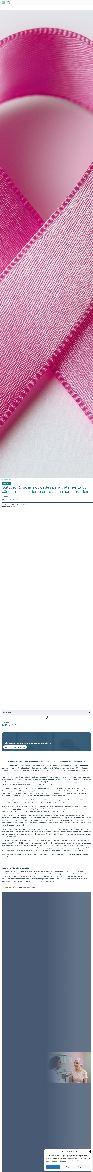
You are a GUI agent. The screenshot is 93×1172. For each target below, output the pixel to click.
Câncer (33, 761)
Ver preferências (83, 1167)
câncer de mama (10, 766)
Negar (68, 1167)
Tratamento (6, 483)
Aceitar (53, 1167)
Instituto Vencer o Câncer (29, 782)
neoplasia (17, 809)
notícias (48, 777)
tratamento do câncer (48, 796)
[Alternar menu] (87, 3)
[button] (89, 1151)
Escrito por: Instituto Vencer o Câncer (15, 505)
